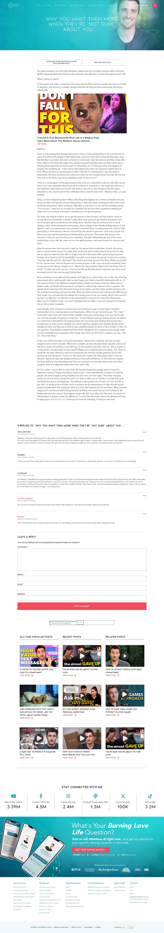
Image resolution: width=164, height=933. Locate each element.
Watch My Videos (13, 802)
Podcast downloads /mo (95, 802)
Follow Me (150, 802)
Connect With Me (41, 802)
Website (21, 594)
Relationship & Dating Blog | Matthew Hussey (65, 62)
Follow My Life (68, 802)
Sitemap (98, 927)
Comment (23, 547)
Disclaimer (88, 927)
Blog (110, 5)
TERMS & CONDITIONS (61, 927)
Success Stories (96, 5)
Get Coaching (44, 5)
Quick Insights (123, 802)
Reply (144, 432)
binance (21, 517)
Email (21, 584)
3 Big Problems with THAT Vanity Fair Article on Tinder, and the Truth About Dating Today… (37, 712)
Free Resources (77, 5)
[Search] (80, 622)
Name (21, 574)
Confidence (50, 61)
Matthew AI (60, 5)
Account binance (25, 498)
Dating (57, 61)
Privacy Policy (76, 927)
